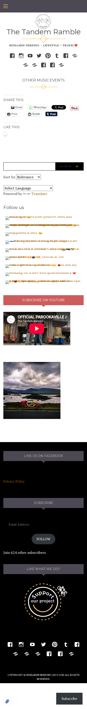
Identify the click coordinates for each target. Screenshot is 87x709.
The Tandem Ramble (43, 31)
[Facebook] (12, 55)
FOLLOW (43, 539)
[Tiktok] (75, 55)
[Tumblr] (57, 55)
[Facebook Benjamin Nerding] (66, 55)
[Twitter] (39, 55)
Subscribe (69, 698)
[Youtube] (30, 55)
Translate (39, 193)
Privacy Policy (14, 481)
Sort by (9, 177)
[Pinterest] (48, 55)
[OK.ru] (35, 64)
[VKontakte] (26, 64)
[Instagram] (21, 55)
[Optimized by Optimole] (7, 701)
